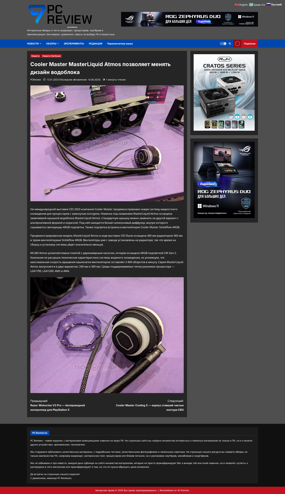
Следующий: (150, 405)
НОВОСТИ (33, 43)
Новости (35, 56)
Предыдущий (57, 405)
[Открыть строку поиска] (230, 43)
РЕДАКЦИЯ (95, 43)
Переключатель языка (120, 43)
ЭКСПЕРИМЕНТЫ (74, 43)
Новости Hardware (51, 56)
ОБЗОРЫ (51, 43)
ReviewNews (167, 490)
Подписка (249, 43)
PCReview (35, 79)
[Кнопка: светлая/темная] (223, 43)
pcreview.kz (72, 27)
